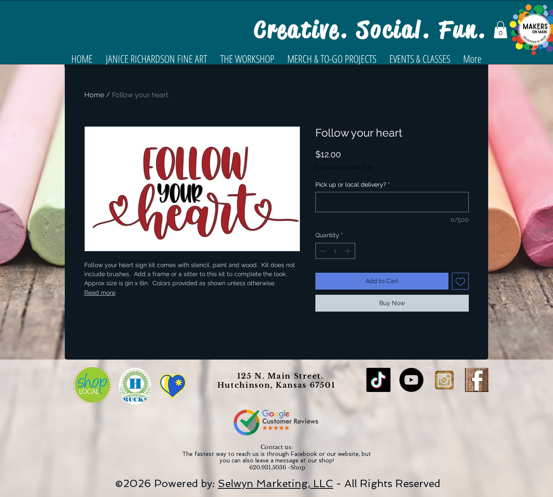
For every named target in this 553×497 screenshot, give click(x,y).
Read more (99, 292)
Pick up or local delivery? (352, 184)
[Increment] (348, 250)
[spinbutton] (335, 250)
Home (94, 95)
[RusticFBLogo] (477, 380)
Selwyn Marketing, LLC (275, 483)
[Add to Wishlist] (460, 281)
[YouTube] (411, 380)
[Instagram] (444, 380)
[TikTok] (378, 380)
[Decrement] (322, 250)
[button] (500, 29)
